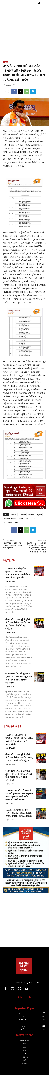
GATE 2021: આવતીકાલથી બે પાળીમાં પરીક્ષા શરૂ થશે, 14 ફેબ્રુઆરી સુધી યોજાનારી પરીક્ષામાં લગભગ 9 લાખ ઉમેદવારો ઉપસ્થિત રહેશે (36, 547)
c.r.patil (13, 515)
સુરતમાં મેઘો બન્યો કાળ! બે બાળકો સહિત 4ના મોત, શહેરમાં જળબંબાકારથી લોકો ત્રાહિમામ (18, 813)
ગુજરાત (5, 62)
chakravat (22, 515)
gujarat (39, 515)
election (31, 515)
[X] (20, 91)
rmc (26, 518)
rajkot (21, 518)
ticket (33, 518)
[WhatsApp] (26, 91)
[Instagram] (12, 989)
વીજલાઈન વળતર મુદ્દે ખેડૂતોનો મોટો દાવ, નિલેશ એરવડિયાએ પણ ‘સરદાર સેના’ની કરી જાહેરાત (19, 757)
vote (16, 522)
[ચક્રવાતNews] (24, 966)
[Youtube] (26, 989)
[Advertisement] (24, 35)
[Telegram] (33, 91)
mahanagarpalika (10, 518)
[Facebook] (14, 91)
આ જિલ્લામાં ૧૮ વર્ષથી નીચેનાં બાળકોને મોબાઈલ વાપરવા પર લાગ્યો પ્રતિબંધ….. (12, 545)
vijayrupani (8, 522)
